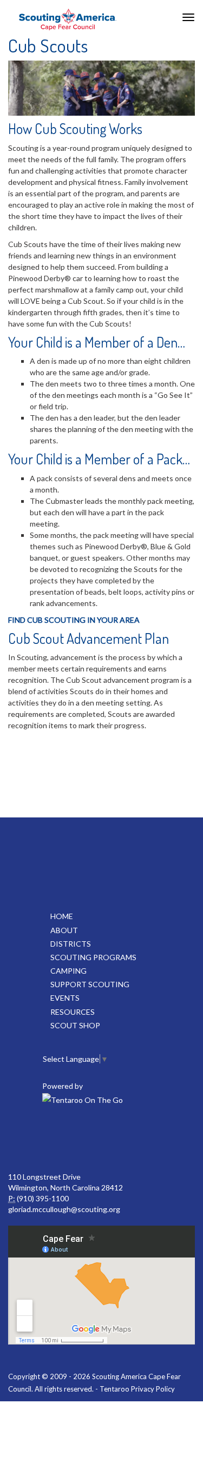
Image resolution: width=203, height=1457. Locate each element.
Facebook (100, 1139)
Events (65, 997)
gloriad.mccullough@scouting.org (64, 1209)
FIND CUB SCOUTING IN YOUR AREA (74, 619)
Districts (70, 943)
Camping (68, 970)
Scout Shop (75, 1025)
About (64, 930)
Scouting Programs (93, 957)
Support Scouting (89, 984)
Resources (72, 1011)
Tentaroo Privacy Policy (137, 1389)
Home (61, 916)
